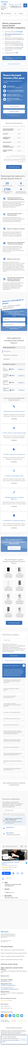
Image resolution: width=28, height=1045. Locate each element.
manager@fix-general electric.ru (9, 989)
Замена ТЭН (5, 133)
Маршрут (7, 873)
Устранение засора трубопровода (7, 138)
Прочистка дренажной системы (7, 151)
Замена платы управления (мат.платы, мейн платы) (8, 129)
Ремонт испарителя (7, 142)
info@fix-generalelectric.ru (8, 985)
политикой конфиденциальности (16, 328)
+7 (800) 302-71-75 (15, 6)
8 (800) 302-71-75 (6, 981)
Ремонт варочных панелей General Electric (12, 950)
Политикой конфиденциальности (18, 814)
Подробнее (14, 418)
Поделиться (2, 1015)
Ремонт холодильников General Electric (12, 959)
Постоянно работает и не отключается (6, 382)
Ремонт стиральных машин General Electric (12, 956)
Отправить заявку (14, 111)
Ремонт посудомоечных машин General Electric (14, 953)
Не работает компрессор (5, 369)
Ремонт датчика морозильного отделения (8, 146)
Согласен (23, 1039)
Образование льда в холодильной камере (6, 390)
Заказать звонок (14, 548)
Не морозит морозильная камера (6, 375)
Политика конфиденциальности (14, 1027)
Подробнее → (21, 369)
